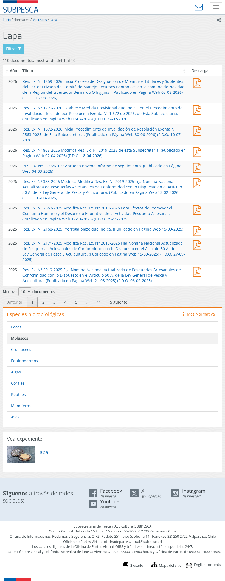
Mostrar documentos (29, 291)
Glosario (136, 565)
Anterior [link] (14, 302)
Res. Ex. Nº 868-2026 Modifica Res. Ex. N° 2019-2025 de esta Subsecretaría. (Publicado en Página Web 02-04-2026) (198, 151)
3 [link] (54, 302)
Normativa (21, 19)
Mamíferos (21, 405)
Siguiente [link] (118, 302)
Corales (18, 383)
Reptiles (18, 394)
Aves (15, 417)
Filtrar (12, 48)
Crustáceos (21, 349)
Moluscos (39, 19)
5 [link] (76, 302)
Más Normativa (199, 314)
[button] (7, 70)
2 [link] (43, 302)
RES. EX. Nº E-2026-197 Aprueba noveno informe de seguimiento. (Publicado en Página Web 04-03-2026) (198, 167)
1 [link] (32, 302)
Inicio (7, 19)
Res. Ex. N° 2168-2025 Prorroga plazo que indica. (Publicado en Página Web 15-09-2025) (102, 229)
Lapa (53, 19)
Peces (16, 327)
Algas (16, 372)
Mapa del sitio (170, 565)
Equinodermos (24, 360)
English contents (207, 564)
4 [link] (65, 302)
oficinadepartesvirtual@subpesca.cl (133, 541)
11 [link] (99, 302)
